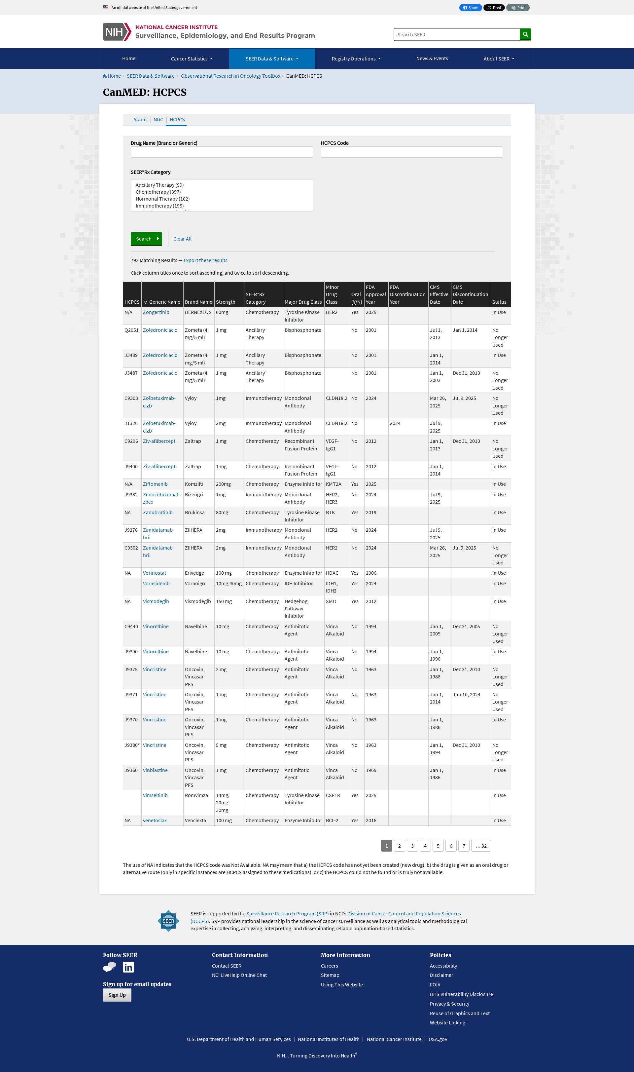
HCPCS (177, 119)
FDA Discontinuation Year (408, 294)
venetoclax (155, 820)
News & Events (432, 58)
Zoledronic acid (160, 329)
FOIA (435, 984)
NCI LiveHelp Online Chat (239, 975)
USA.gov (438, 1039)
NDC (158, 119)
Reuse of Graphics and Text (460, 1013)
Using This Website (342, 984)
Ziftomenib (155, 483)
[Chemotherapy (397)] (222, 191)
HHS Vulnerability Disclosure (461, 994)
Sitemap (330, 975)
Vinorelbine (156, 626)
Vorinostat (154, 572)
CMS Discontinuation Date (470, 294)
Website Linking (447, 1022)
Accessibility (443, 965)
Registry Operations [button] (354, 58)
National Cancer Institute (394, 1039)
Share (472, 8)
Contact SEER (226, 965)
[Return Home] (209, 31)
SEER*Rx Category (150, 172)
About (140, 119)
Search (144, 238)
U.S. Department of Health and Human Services (239, 1039)
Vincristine (154, 669)
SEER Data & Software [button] (270, 58)
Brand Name (198, 301)
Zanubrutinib (158, 512)
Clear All (182, 238)
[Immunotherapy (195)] (222, 205)
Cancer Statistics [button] (190, 58)
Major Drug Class (303, 301)
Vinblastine (155, 770)
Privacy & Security (449, 1003)
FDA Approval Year (376, 294)
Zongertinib (156, 312)
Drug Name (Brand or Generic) (164, 142)
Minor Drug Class (332, 294)
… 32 (481, 845)
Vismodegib (156, 601)
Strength (225, 301)
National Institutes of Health (329, 1039)
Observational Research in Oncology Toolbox (230, 75)
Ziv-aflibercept (159, 441)
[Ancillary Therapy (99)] (222, 184)
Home (128, 58)
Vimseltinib (155, 795)
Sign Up (117, 994)
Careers (329, 965)
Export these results (206, 260)
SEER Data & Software (151, 75)
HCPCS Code (335, 142)
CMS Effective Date (439, 294)
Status (499, 301)
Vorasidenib (156, 583)
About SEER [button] (497, 58)
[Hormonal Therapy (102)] (222, 198)
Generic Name (164, 301)
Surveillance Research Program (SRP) (287, 913)
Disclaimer (441, 975)
